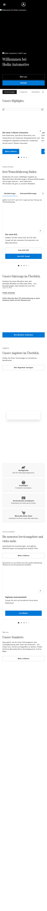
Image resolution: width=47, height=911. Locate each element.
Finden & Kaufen (8, 293)
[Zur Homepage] (23, 4)
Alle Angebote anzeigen (23, 367)
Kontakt (23, 83)
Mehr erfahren (23, 555)
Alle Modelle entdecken (23, 335)
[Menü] (4, 5)
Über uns (23, 77)
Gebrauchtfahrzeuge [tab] (28, 193)
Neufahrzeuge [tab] (10, 193)
